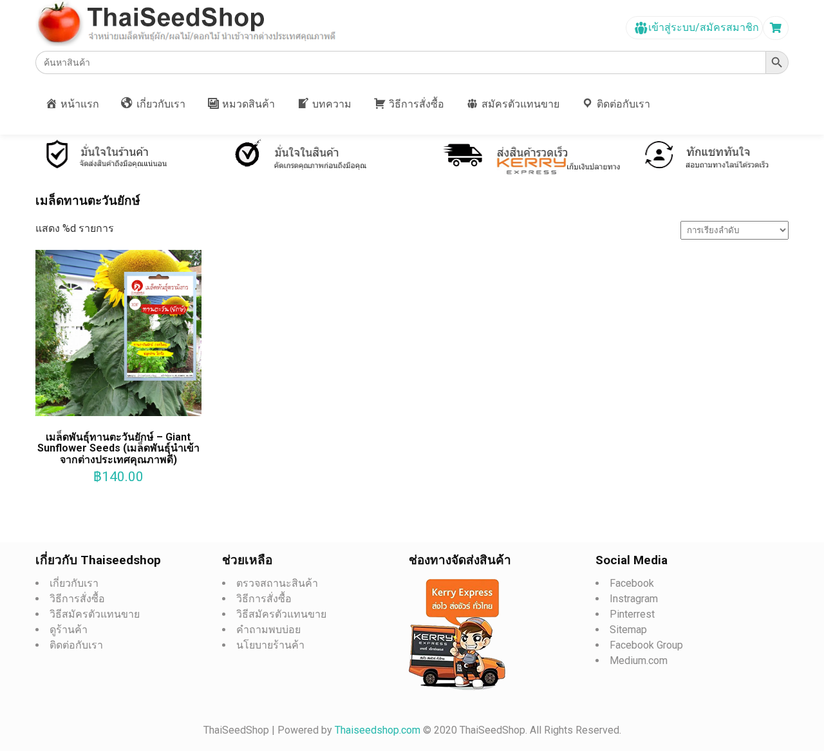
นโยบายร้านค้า (270, 645)
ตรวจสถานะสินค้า (277, 583)
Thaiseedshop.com (379, 730)
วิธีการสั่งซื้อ (77, 599)
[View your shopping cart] (777, 28)
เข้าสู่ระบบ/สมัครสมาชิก (702, 27)
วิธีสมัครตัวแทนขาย (95, 614)
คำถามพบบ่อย (268, 629)
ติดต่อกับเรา (76, 645)
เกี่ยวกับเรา (74, 583)
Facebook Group (646, 645)
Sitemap (628, 629)
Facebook (632, 583)
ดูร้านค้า (69, 629)
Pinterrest (632, 614)
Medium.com (639, 660)
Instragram (634, 599)
